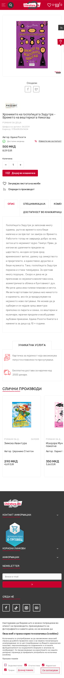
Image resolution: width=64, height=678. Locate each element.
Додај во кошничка (23, 173)
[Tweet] (36, 89)
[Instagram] (26, 608)
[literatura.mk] (32, 5)
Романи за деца (11, 122)
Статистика (34, 666)
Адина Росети (18, 137)
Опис (11, 204)
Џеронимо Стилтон (23, 451)
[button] (32, 183)
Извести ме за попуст (50, 141)
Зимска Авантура (15, 443)
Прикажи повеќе (10, 659)
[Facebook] (28, 89)
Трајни (11, 670)
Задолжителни (15, 666)
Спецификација (34, 204)
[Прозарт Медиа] (11, 105)
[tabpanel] (32, 44)
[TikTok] (16, 608)
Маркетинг (51, 666)
